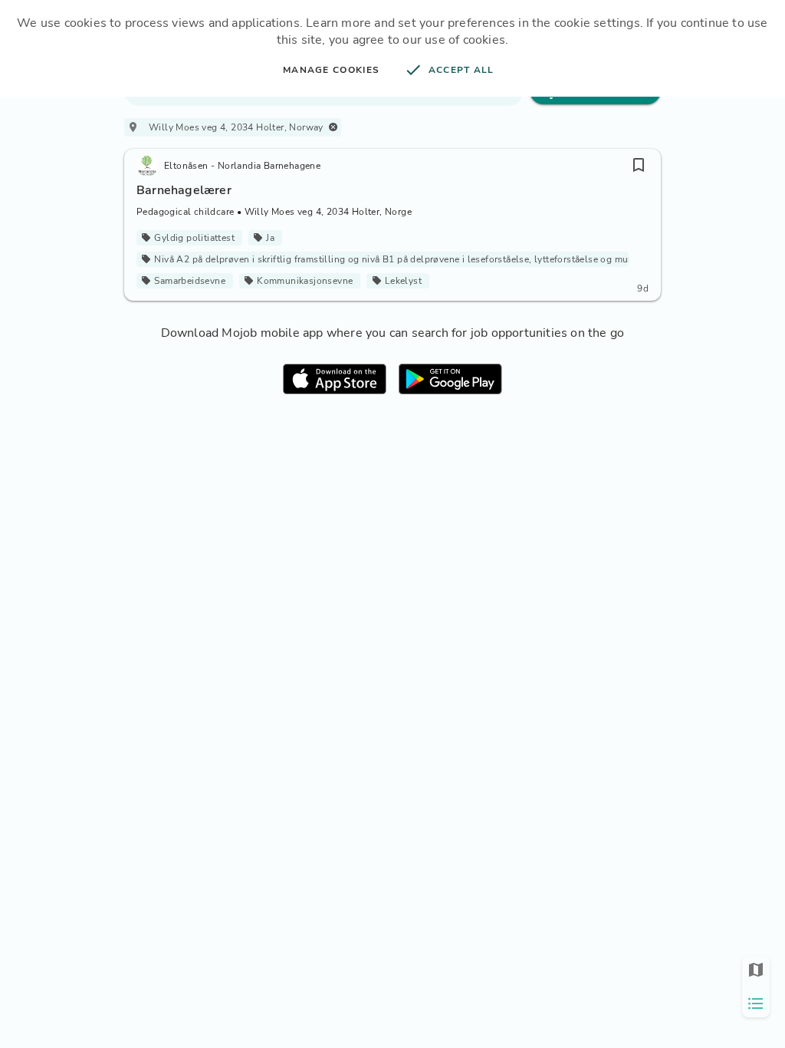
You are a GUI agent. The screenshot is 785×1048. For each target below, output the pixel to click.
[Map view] (756, 970)
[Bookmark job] (639, 165)
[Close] (333, 127)
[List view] (756, 1003)
